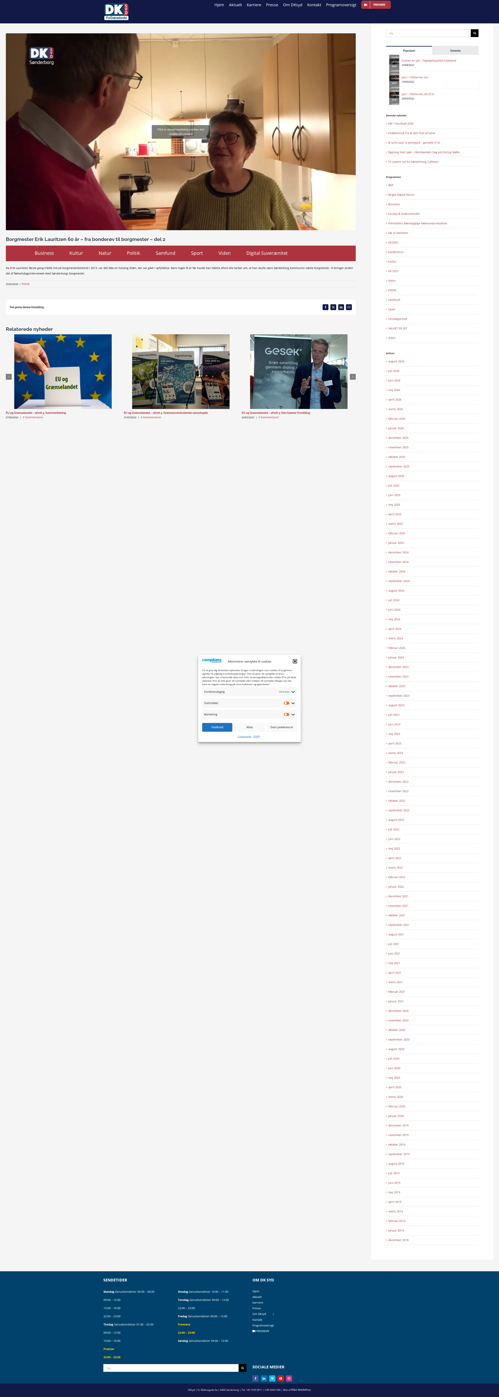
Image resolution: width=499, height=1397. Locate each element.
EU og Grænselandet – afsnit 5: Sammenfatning (36, 412)
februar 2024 (396, 648)
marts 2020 (395, 1097)
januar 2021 (396, 1001)
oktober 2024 (396, 571)
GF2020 (393, 242)
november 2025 (398, 447)
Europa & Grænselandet (404, 214)
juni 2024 (394, 609)
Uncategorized (397, 319)
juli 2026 (393, 371)
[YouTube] (281, 1378)
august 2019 (396, 1163)
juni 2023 (394, 724)
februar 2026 (396, 418)
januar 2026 (396, 428)
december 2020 (398, 1011)
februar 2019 (396, 1221)
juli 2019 (393, 1173)
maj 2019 (394, 1192)
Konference (395, 252)
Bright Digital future (401, 194)
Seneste (455, 50)
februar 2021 (396, 992)
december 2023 (398, 667)
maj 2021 (394, 963)
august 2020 (396, 1049)
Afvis (249, 727)
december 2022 (398, 781)
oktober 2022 (396, 800)
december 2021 (398, 896)
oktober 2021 (396, 915)
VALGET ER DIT (397, 328)
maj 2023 (394, 734)
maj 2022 (394, 848)
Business (44, 253)
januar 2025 (396, 543)
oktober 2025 (396, 457)
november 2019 (398, 1135)
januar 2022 (396, 886)
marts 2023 (395, 753)
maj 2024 (394, 619)
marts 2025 (395, 524)
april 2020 (394, 1087)
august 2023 (396, 705)
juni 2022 (394, 839)
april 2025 (394, 514)
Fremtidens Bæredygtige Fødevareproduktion (417, 223)
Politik (133, 253)
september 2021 (399, 925)
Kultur (76, 253)
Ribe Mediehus (301, 1390)
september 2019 (399, 1154)
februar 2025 (396, 533)
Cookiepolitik (244, 736)
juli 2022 (393, 829)
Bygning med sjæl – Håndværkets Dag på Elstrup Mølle (424, 152)
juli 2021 (393, 944)
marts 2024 (395, 638)
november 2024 (398, 562)
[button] (295, 661)
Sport (197, 253)
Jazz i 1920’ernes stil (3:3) (418, 94)
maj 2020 (394, 1077)
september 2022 (399, 810)
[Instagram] (289, 1378)
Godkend (217, 727)
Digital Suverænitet (267, 253)
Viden (225, 253)
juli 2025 (393, 485)
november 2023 (398, 676)
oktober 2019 (396, 1144)
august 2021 (396, 934)
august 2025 (396, 476)
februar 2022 (396, 877)
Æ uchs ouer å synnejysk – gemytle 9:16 (414, 142)
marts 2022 (395, 867)
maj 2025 (394, 504)
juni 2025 (394, 495)
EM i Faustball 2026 (401, 123)
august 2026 (396, 361)
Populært (409, 50)
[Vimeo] (272, 1378)
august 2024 (396, 590)
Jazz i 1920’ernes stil (415, 77)
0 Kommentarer (33, 417)
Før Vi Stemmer (398, 233)
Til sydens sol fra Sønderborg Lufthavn (413, 162)
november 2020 (398, 1020)
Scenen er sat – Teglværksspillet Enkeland (429, 60)
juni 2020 (394, 1068)
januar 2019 (396, 1230)
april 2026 (394, 399)
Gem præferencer (281, 727)
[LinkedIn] (264, 1378)
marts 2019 (395, 1211)
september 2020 (399, 1039)
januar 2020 (396, 1116)
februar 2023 (396, 762)
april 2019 (394, 1202)
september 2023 (399, 695)
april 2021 (394, 972)
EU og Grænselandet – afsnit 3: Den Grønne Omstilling (276, 412)
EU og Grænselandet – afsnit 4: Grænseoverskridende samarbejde (166, 412)
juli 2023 (393, 715)
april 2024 (394, 629)
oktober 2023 (396, 686)
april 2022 (394, 858)
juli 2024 (393, 600)
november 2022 (398, 791)
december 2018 (398, 1240)
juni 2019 (394, 1183)
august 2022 (396, 820)
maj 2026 (394, 390)
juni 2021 (394, 953)
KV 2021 (393, 271)
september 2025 (399, 466)
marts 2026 (395, 409)
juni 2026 (394, 380)
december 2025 (398, 438)
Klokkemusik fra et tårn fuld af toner (412, 133)
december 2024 (398, 552)
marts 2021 (395, 982)
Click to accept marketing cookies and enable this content (180, 131)
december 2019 (398, 1125)
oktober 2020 (396, 1030)
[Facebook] (255, 1378)
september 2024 (399, 581)
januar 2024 (396, 657)
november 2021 (398, 906)
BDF (390, 185)
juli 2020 (393, 1058)
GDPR (256, 736)
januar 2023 (396, 772)
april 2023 (394, 743)
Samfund (165, 253)
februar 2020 (396, 1106)
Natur (105, 253)
